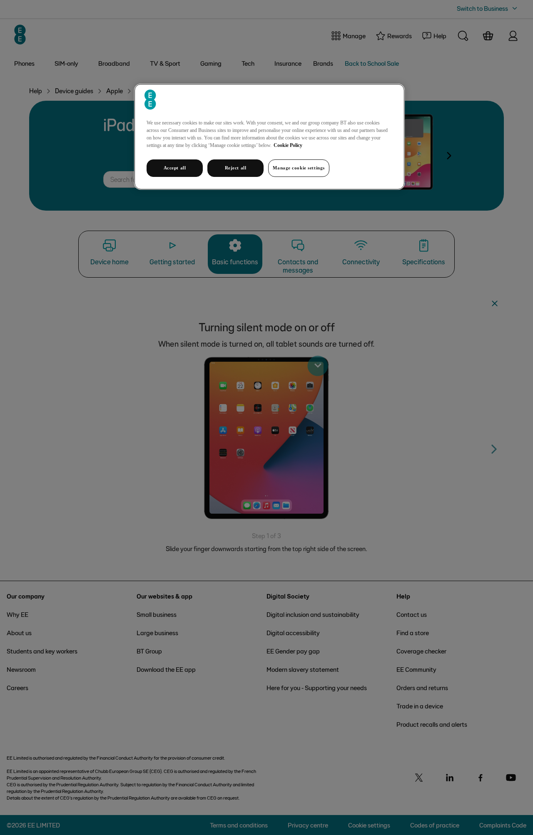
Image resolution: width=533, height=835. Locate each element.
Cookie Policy (288, 145)
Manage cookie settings (299, 167)
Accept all (175, 167)
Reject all (236, 167)
